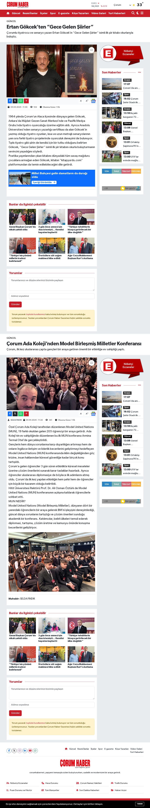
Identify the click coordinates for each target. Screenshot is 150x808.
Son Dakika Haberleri (89, 790)
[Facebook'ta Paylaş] (10, 100)
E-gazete (63, 13)
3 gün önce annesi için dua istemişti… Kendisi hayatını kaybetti (51, 230)
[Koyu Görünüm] (137, 13)
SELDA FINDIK (16, 420)
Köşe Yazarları (80, 13)
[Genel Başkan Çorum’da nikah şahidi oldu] (22, 217)
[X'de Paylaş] (15, 100)
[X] (14, 750)
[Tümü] (139, 72)
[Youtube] (30, 750)
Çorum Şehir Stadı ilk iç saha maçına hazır (131, 100)
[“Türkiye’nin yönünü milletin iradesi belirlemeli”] (22, 245)
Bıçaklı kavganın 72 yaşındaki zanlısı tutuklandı (131, 115)
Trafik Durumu (121, 783)
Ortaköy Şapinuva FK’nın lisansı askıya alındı (131, 144)
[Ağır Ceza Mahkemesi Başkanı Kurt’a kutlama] (81, 245)
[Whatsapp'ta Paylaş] (20, 100)
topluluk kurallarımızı (36, 314)
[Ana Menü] (141, 13)
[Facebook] (9, 750)
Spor (53, 13)
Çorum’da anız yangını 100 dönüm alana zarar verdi (131, 86)
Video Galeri (98, 13)
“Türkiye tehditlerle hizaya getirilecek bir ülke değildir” (79, 230)
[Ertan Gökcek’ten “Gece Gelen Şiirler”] (52, 71)
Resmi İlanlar (30, 13)
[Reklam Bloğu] (121, 55)
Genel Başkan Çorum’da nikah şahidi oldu (131, 129)
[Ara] (133, 13)
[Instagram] (19, 750)
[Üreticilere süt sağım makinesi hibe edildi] (51, 245)
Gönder (15, 304)
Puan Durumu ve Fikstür (21, 790)
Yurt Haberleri (116, 13)
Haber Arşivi (120, 790)
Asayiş (127, 80)
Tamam (140, 804)
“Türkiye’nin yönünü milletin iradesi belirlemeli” (20, 258)
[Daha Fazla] (26, 100)
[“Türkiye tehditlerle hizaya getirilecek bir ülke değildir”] (81, 217)
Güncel (16, 13)
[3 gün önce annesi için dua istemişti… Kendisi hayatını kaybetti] (51, 217)
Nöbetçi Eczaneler (19, 783)
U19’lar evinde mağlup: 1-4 (131, 158)
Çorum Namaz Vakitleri (91, 783)
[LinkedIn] (24, 750)
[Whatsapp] (35, 750)
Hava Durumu (51, 783)
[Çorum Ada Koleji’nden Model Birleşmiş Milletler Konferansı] (52, 384)
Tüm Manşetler (52, 790)
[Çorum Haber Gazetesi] (18, 5)
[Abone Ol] (93, 101)
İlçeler (44, 13)
